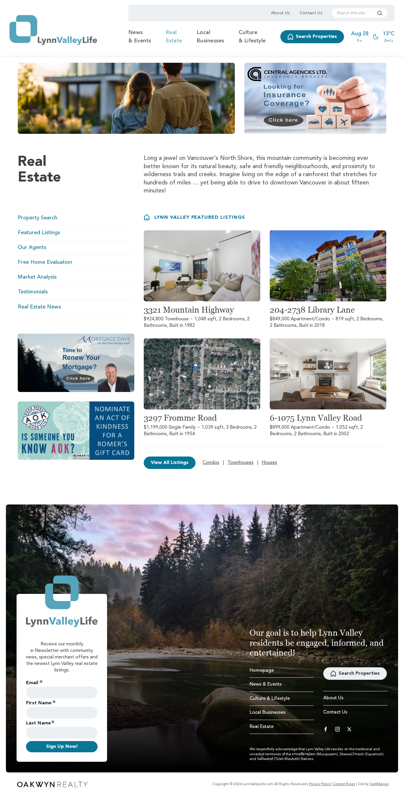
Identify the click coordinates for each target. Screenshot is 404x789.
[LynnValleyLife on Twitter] (349, 729)
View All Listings (169, 462)
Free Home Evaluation (45, 262)
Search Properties (316, 36)
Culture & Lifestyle (252, 37)
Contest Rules (343, 784)
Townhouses (240, 462)
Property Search (37, 218)
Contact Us (311, 13)
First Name (38, 703)
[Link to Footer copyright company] (52, 784)
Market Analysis (37, 277)
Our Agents (32, 247)
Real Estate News (39, 307)
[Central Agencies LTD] (315, 98)
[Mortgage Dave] (76, 363)
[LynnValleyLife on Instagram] (337, 729)
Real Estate (174, 37)
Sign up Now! (62, 746)
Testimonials (33, 292)
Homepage (262, 670)
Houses (269, 462)
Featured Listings (39, 232)
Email (32, 683)
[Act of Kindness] (76, 430)
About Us (280, 13)
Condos (211, 462)
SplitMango (379, 784)
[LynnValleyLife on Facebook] (325, 729)
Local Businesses (210, 37)
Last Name (38, 723)
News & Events (139, 37)
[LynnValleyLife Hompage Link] (53, 30)
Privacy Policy (319, 784)
